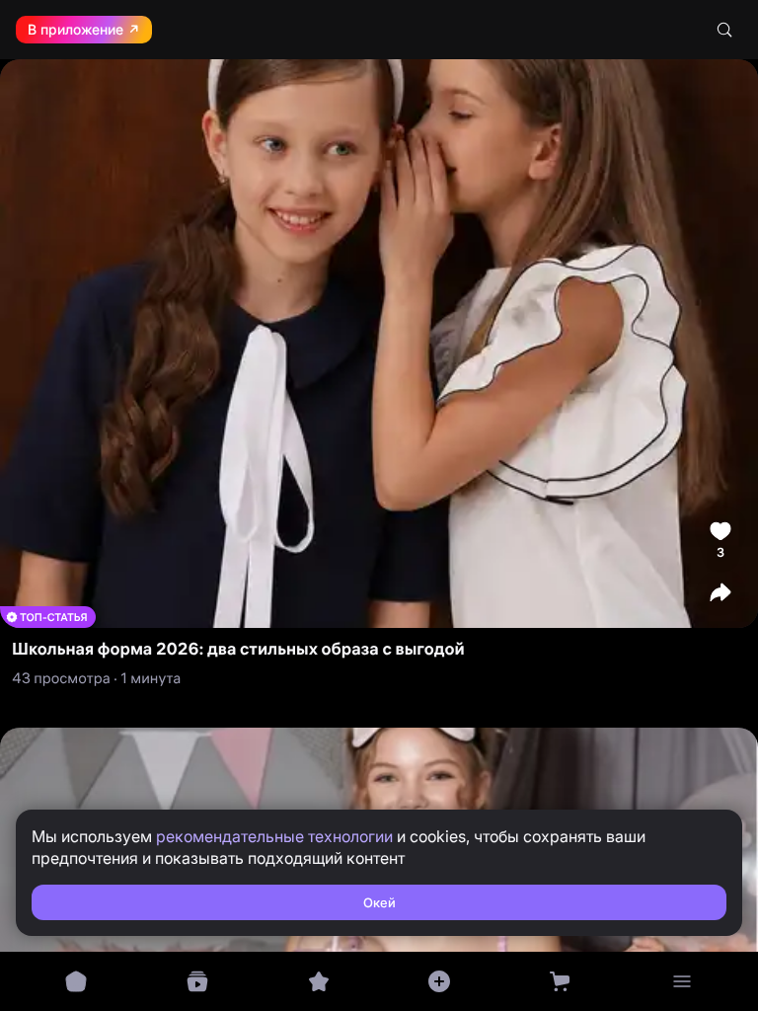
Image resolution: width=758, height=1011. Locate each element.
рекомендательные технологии (274, 836)
